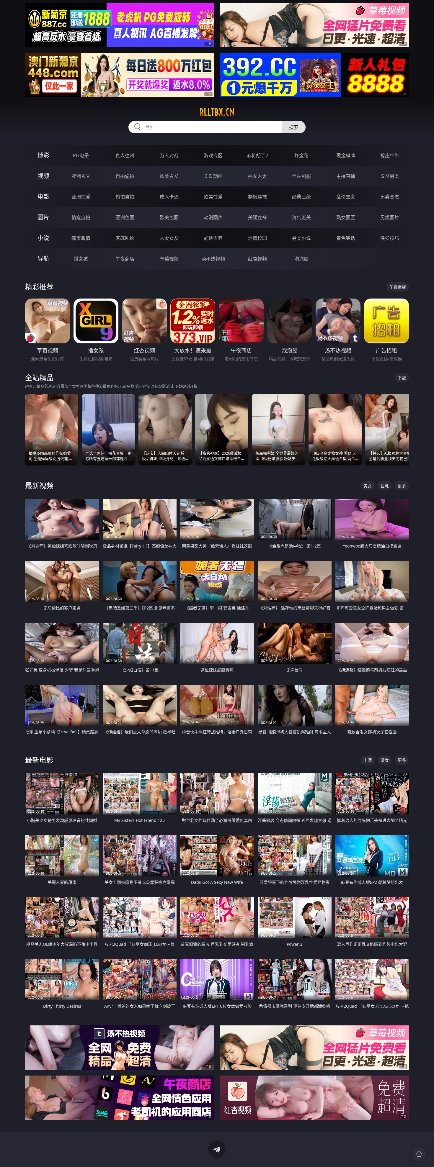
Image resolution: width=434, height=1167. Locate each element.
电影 (43, 197)
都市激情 (80, 238)
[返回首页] (419, 1154)
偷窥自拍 (80, 217)
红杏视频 (257, 258)
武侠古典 (213, 238)
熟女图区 (345, 217)
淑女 (385, 760)
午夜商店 (124, 258)
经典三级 (301, 197)
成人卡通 (169, 197)
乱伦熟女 (345, 197)
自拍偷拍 (124, 176)
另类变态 (389, 197)
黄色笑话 (345, 238)
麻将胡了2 (257, 155)
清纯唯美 (301, 217)
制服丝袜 (257, 197)
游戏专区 (213, 155)
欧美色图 (169, 217)
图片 (43, 217)
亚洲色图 (124, 217)
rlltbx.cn (217, 112)
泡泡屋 (301, 258)
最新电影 (39, 760)
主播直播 (345, 176)
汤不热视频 (213, 258)
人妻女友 (169, 238)
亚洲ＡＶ (80, 176)
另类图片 (389, 217)
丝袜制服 (301, 176)
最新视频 (39, 485)
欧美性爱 (213, 197)
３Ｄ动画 (213, 176)
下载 (402, 378)
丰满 (367, 760)
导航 (43, 259)
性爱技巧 (389, 238)
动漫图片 (213, 217)
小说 (43, 238)
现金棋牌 (345, 155)
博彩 (43, 155)
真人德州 (124, 155)
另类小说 (301, 238)
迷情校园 (257, 238)
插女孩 (81, 258)
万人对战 (169, 155)
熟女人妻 (257, 176)
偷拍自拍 (124, 197)
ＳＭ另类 (389, 176)
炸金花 (301, 155)
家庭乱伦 (124, 238)
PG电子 (81, 155)
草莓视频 (169, 258)
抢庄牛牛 (389, 155)
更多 (402, 486)
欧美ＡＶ (169, 176)
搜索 (293, 127)
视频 (43, 176)
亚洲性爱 (80, 197)
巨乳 (385, 486)
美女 (367, 486)
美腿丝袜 (257, 217)
